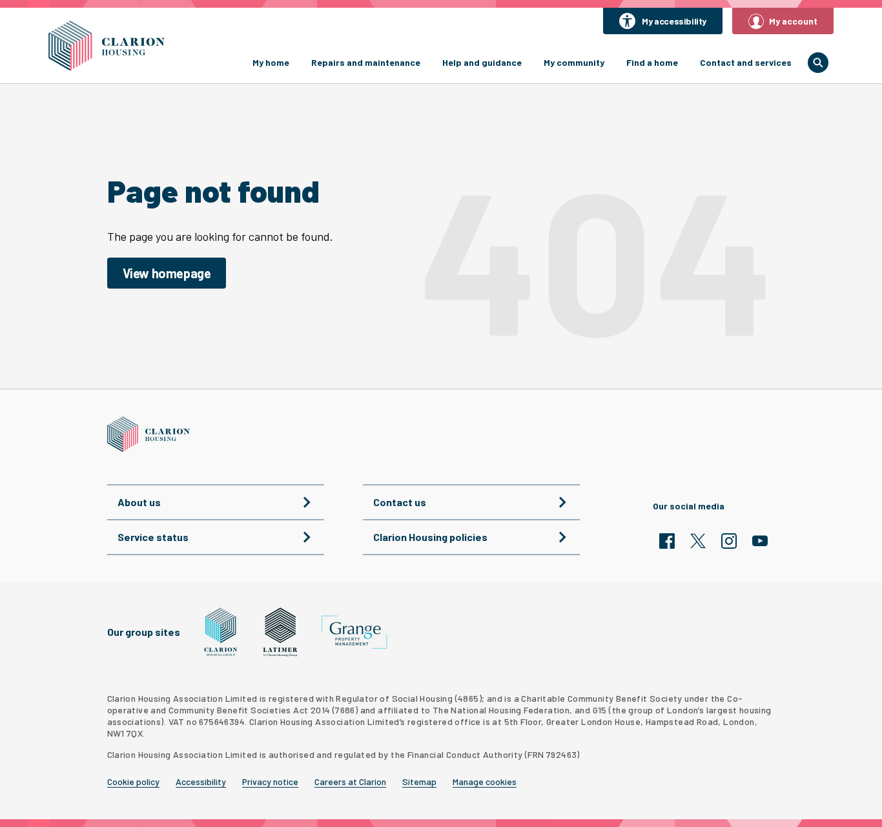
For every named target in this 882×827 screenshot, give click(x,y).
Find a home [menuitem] (652, 62)
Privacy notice (270, 782)
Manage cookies (485, 782)
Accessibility (201, 782)
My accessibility (674, 20)
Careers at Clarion (350, 782)
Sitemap (419, 782)
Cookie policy (133, 782)
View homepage (167, 273)
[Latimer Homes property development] (280, 632)
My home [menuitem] (270, 62)
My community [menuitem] (574, 62)
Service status (153, 537)
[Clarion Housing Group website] (221, 632)
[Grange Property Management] (354, 632)
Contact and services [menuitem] (746, 62)
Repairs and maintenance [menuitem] (365, 62)
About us (139, 502)
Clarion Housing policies (430, 537)
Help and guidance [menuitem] (482, 62)
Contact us (399, 502)
